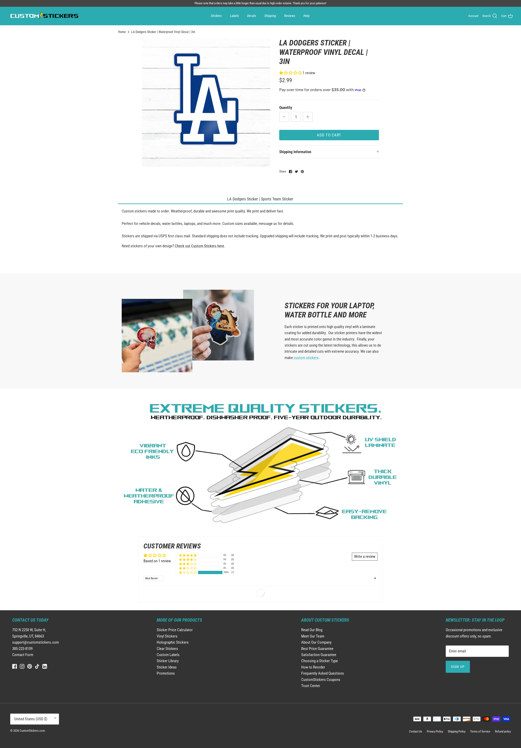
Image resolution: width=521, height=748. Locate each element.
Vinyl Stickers (167, 636)
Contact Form (22, 654)
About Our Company (316, 642)
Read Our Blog (311, 630)
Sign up (458, 667)
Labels (234, 16)
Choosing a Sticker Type (319, 661)
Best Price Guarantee (317, 648)
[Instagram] (22, 666)
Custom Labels (168, 654)
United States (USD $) (30, 719)
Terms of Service (480, 731)
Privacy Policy (435, 731)
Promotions (166, 673)
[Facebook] (14, 666)
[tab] (260, 199)
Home (122, 32)
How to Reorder (313, 667)
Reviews (289, 16)
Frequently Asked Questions (322, 673)
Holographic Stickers (173, 642)
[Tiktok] (37, 666)
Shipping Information (295, 151)
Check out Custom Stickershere (199, 246)
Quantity (285, 107)
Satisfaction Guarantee (318, 654)
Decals (251, 16)
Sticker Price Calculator (175, 630)
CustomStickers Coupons (320, 679)
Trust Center (310, 685)
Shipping (270, 16)
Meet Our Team (312, 636)
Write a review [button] (364, 556)
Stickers (216, 16)
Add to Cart (329, 135)
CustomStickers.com (32, 731)
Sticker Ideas (167, 667)
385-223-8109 (22, 648)
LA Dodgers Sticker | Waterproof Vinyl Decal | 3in (163, 32)
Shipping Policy (456, 731)
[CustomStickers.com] (43, 16)
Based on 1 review (157, 561)
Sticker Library (168, 661)
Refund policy (503, 731)
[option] (206, 102)
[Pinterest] (29, 666)
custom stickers (306, 357)
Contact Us (415, 731)
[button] (291, 73)
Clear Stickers (167, 648)
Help (306, 16)
